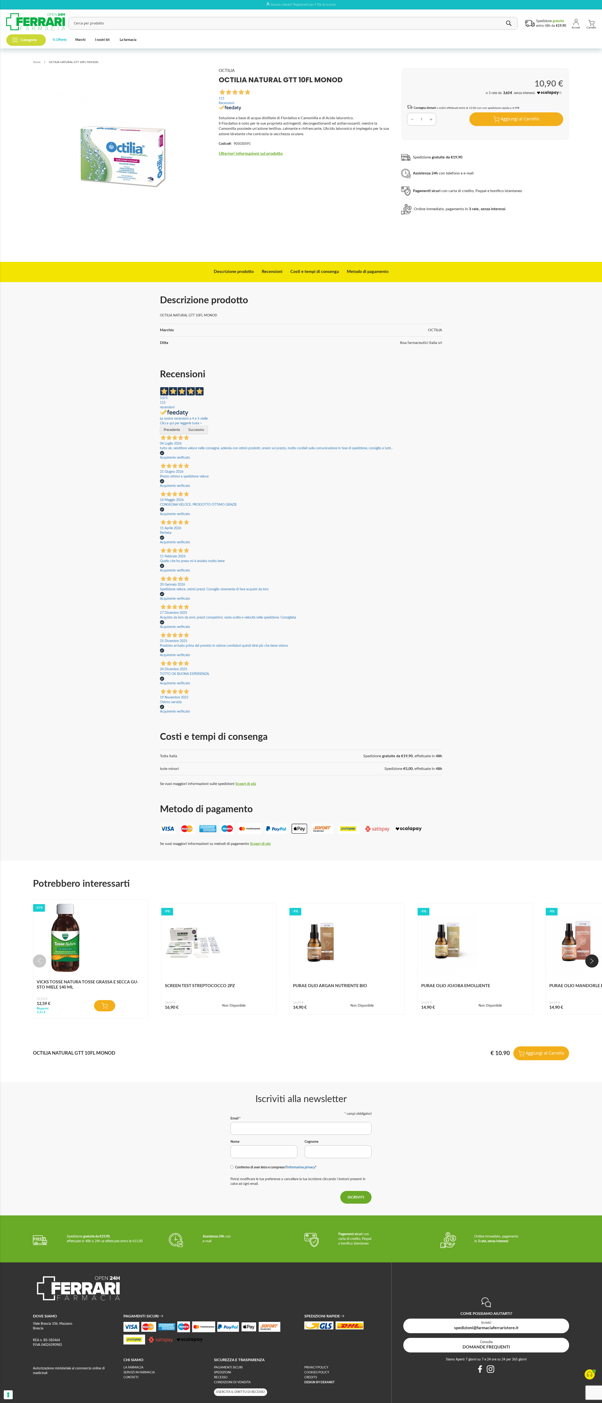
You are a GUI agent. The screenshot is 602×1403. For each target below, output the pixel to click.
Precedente (172, 430)
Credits (310, 1377)
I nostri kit (102, 40)
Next (591, 961)
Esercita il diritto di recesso (240, 1392)
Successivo (196, 430)
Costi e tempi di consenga (314, 272)
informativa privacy (301, 1167)
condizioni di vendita (232, 1382)
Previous (39, 961)
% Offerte (60, 40)
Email (235, 1118)
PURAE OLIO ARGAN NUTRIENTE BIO (330, 986)
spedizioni (222, 1372)
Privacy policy (316, 1367)
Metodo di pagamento (367, 272)
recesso (220, 1377)
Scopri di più (245, 784)
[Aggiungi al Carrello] (104, 1005)
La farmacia (128, 40)
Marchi (80, 40)
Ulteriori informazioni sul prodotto (251, 154)
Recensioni (272, 272)
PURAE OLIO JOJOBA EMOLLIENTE (455, 986)
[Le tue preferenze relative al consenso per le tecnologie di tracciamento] (8, 1394)
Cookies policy (316, 1372)
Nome (234, 1141)
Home (36, 62)
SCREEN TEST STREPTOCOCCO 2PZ (200, 986)
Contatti (131, 1377)
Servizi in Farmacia (139, 1372)
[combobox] (293, 23)
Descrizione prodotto (234, 272)
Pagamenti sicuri (228, 1367)
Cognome (311, 1141)
